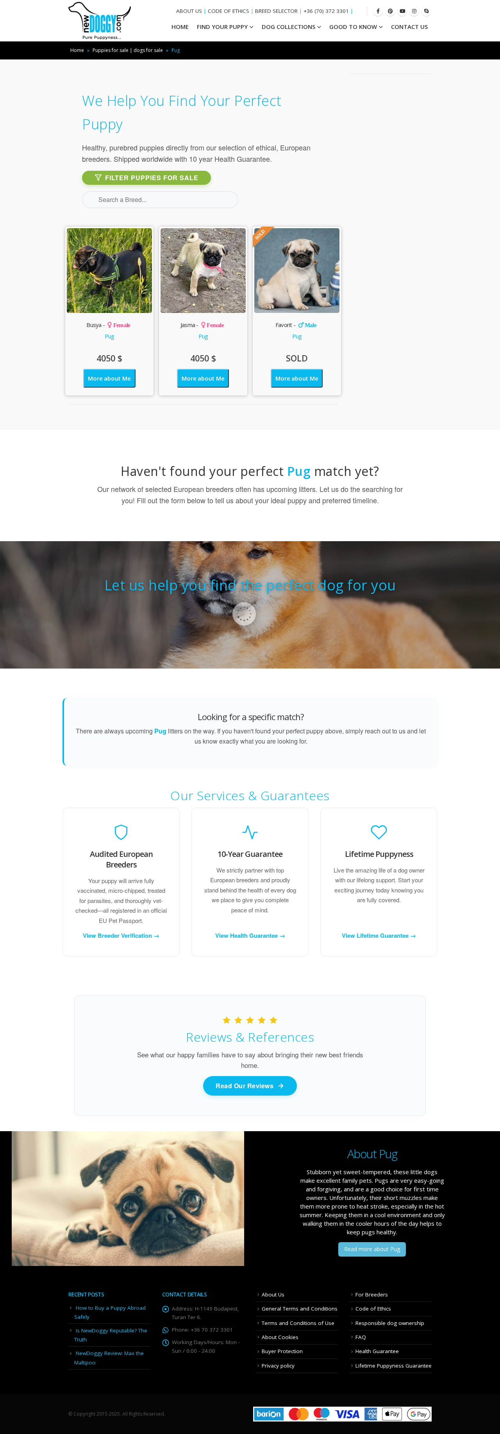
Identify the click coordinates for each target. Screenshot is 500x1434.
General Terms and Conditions (300, 1308)
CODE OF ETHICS (228, 10)
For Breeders (371, 1294)
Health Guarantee (377, 1351)
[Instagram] (414, 11)
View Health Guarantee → (250, 935)
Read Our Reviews (244, 1085)
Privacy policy (278, 1365)
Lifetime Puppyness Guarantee (393, 1365)
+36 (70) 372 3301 (326, 10)
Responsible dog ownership (389, 1323)
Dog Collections (288, 26)
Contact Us (409, 26)
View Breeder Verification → (121, 935)
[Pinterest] (390, 11)
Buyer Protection (282, 1351)
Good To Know (353, 26)
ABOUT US (189, 10)
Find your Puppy (222, 26)
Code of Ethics (373, 1308)
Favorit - (295, 325)
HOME (180, 26)
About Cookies (280, 1337)
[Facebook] (378, 11)
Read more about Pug (372, 1249)
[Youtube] (402, 11)
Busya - (108, 325)
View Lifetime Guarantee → (379, 935)
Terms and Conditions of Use (298, 1323)
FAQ (360, 1337)
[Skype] (426, 11)
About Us (273, 1294)
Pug (109, 336)
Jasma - (202, 325)
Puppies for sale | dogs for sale (128, 50)
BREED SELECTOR (276, 10)
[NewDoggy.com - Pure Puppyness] (99, 20)
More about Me (109, 378)
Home (77, 50)
